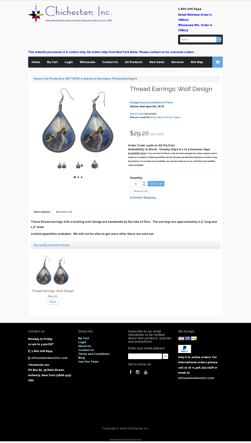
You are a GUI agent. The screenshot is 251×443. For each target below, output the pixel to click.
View (52, 301)
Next (96, 166)
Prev (60, 166)
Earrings (103, 78)
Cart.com (137, 440)
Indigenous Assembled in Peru (151, 102)
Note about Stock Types (166, 117)
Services (177, 62)
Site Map (197, 62)
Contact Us (110, 62)
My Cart (52, 62)
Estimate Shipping (143, 197)
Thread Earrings (123, 78)
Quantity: (136, 177)
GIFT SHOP (72, 78)
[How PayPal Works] (184, 348)
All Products (133, 62)
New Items (156, 62)
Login (69, 62)
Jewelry (88, 78)
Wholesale (87, 62)
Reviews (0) (64, 211)
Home (36, 62)
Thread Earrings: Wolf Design (52, 291)
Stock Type (137, 113)
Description (42, 211)
